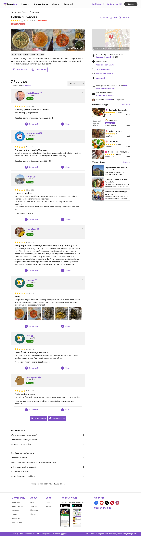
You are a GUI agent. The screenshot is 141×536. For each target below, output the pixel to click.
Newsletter (16, 518)
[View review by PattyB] (20, 179)
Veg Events (16, 510)
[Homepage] (10, 4)
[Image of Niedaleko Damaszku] (98, 112)
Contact (33, 506)
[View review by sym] (20, 338)
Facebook (100, 78)
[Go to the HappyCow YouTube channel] (102, 503)
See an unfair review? (20, 471)
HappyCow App (69, 497)
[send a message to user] (41, 93)
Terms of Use (30, 534)
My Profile (16, 502)
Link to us (34, 510)
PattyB (29, 176)
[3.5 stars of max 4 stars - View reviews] (110, 134)
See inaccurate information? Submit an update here (33, 462)
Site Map (34, 514)
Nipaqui (108, 100)
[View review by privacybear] (20, 380)
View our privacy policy (21, 444)
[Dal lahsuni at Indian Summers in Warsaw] (21, 313)
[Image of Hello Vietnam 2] (98, 133)
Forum (14, 514)
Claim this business (19, 457)
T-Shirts (49, 502)
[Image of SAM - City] (98, 144)
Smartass (113, 120)
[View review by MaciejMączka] (20, 96)
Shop (54, 4)
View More (126, 105)
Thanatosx (31, 229)
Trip (115, 17)
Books (48, 506)
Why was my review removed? (24, 435)
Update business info (105, 88)
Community (69, 4)
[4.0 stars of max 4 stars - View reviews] (16, 21)
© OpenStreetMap (114, 48)
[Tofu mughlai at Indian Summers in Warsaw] (48, 313)
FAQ (32, 502)
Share (105, 17)
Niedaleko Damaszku (118, 110)
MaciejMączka (32, 93)
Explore (24, 4)
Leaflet (96, 48)
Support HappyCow (60, 534)
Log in (131, 4)
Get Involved (17, 522)
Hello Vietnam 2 (115, 131)
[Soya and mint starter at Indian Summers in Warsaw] (75, 313)
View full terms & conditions (23, 476)
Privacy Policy (18, 534)
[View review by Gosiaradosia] (20, 136)
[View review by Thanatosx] (20, 232)
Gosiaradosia (32, 133)
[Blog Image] (98, 170)
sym (28, 336)
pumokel (30, 280)
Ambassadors (17, 506)
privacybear (27, 85)
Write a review (110, 123)
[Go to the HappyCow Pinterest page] (112, 503)
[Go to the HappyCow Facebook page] (96, 503)
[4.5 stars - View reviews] (110, 112)
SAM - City (113, 141)
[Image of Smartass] (98, 123)
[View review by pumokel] (20, 283)
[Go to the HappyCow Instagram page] (117, 503)
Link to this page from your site (24, 467)
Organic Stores (41, 4)
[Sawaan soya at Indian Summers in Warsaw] (34, 313)
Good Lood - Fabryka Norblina (121, 152)
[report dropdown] (82, 92)
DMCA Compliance (44, 534)
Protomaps (103, 48)
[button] (111, 37)
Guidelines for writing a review (24, 439)
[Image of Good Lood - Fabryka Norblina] (98, 154)
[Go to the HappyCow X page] (107, 503)
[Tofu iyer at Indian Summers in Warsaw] (61, 313)
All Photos (76, 48)
